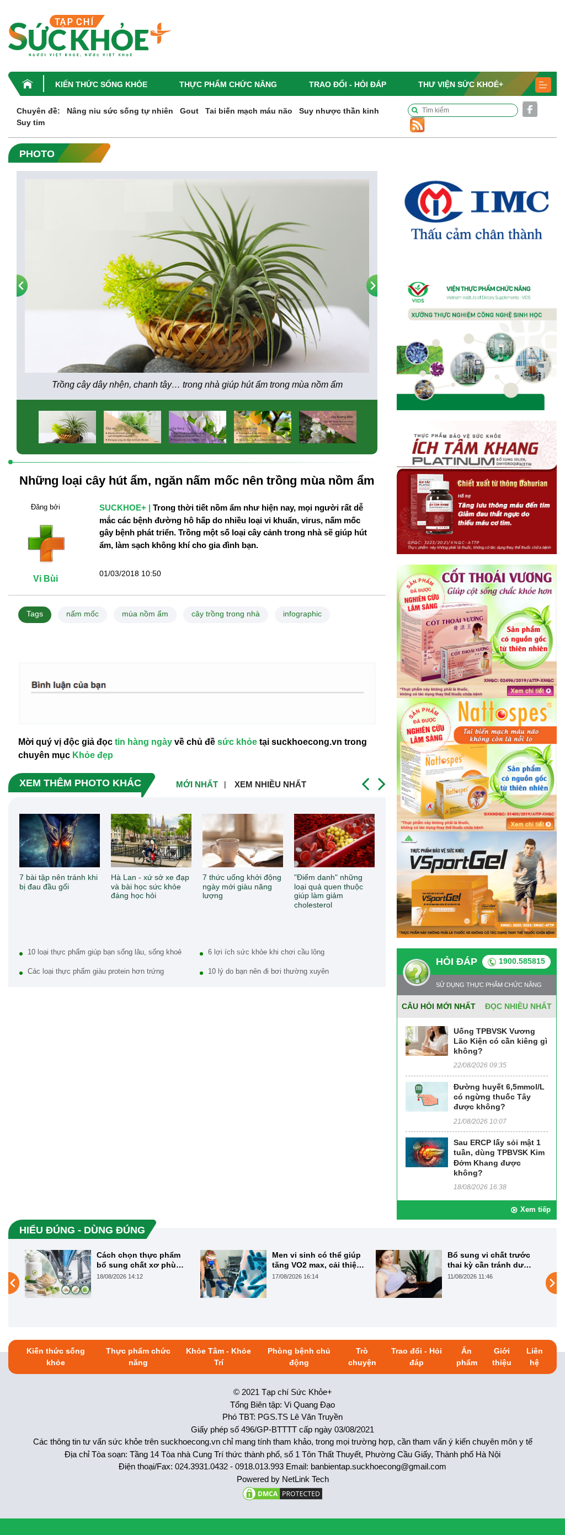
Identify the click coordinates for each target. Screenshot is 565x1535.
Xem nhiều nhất (270, 784)
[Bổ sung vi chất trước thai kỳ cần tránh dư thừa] (233, 1274)
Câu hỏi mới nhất (439, 1006)
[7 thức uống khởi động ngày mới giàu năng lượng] (242, 840)
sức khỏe (237, 742)
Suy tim (31, 122)
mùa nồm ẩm (145, 613)
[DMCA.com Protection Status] (282, 1493)
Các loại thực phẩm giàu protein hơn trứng (96, 971)
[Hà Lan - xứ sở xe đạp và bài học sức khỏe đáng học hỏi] (151, 840)
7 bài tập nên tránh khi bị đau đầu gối (58, 882)
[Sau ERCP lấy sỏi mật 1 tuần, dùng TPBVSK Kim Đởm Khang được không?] (427, 1152)
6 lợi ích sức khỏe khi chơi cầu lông (266, 952)
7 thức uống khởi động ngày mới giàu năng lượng (241, 886)
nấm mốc (82, 613)
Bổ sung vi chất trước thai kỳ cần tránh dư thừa (313, 1260)
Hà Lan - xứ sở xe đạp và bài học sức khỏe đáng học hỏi (150, 886)
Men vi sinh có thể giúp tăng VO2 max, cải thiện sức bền (141, 1260)
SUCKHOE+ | (125, 507)
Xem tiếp (535, 1209)
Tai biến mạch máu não (248, 110)
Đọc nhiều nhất (518, 1006)
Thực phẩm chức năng (228, 84)
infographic (302, 613)
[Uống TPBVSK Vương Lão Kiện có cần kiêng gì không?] (427, 1040)
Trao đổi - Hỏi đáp (347, 84)
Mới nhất (197, 784)
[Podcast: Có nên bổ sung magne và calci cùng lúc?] (409, 1282)
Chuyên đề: (38, 110)
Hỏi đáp (456, 961)
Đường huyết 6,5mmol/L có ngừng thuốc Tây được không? (499, 1096)
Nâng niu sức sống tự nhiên (120, 110)
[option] (197, 285)
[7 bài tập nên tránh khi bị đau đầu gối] (59, 840)
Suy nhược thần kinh (339, 110)
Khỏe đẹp (92, 755)
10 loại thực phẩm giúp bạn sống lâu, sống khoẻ (105, 952)
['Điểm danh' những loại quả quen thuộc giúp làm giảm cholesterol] (334, 840)
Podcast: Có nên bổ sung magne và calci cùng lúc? (486, 1260)
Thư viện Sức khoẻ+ (460, 84)
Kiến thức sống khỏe (101, 84)
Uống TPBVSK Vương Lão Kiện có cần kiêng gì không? (500, 1041)
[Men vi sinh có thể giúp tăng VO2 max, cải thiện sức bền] (58, 1274)
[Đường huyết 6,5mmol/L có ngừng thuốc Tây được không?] (427, 1096)
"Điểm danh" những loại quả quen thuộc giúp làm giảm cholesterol (328, 891)
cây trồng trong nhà (225, 613)
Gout (189, 110)
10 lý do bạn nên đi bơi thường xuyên (268, 971)
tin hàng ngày (143, 742)
